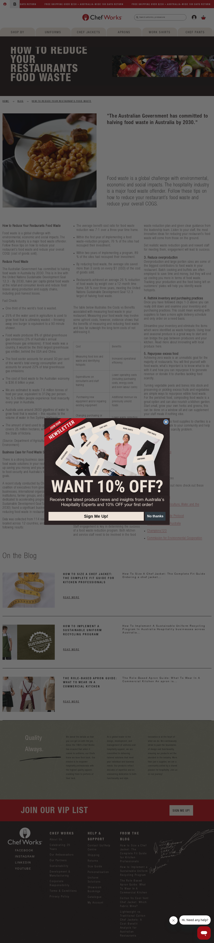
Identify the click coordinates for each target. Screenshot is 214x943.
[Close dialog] (166, 422)
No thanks (155, 516)
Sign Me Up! (96, 516)
